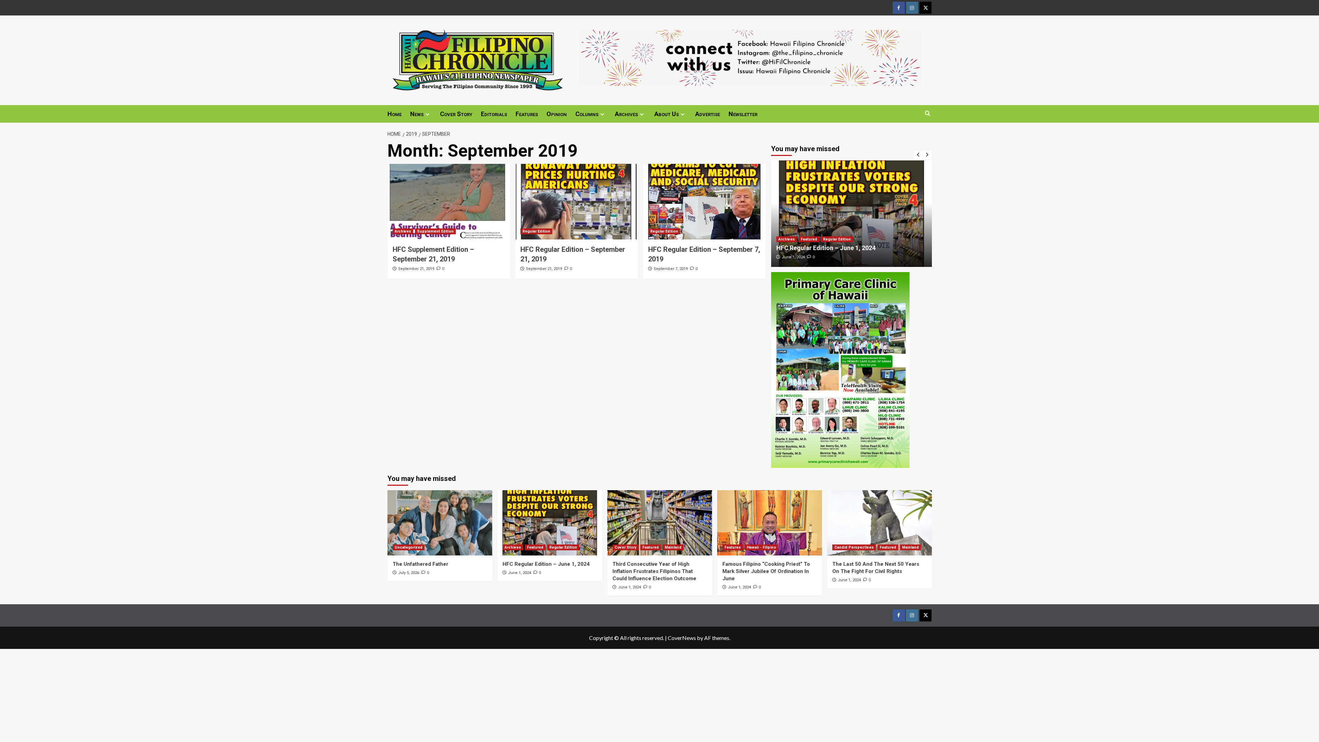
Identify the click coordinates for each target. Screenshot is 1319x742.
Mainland (673, 547)
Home (394, 113)
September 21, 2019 (416, 269)
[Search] (927, 114)
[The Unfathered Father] (439, 522)
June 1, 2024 (793, 257)
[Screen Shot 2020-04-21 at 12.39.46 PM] (750, 57)
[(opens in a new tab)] (448, 201)
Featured (809, 239)
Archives (626, 113)
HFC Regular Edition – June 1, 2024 (826, 247)
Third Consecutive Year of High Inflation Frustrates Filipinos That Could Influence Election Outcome (654, 571)
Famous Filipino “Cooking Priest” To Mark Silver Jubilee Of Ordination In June (766, 571)
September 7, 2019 (671, 269)
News (417, 113)
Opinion (556, 113)
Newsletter (743, 113)
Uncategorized (408, 547)
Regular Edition (536, 231)
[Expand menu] (427, 114)
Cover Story (456, 113)
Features (527, 113)
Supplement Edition (435, 231)
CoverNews (682, 637)
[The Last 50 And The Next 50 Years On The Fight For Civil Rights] (879, 522)
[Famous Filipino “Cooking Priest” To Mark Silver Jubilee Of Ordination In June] (769, 522)
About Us (666, 113)
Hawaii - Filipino (761, 547)
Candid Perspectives (854, 547)
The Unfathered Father (420, 564)
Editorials (494, 113)
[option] (851, 213)
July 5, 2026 (408, 573)
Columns (586, 113)
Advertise (707, 113)
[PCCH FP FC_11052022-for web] (840, 369)
